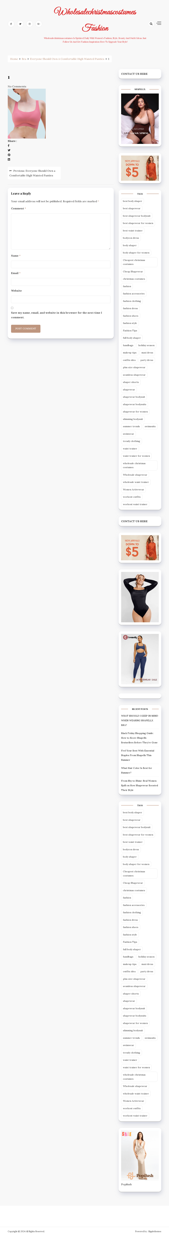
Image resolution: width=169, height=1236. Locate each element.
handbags (128, 345)
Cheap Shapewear (133, 271)
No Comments (17, 86)
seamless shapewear (134, 374)
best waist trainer (133, 230)
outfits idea (129, 360)
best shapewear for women (138, 223)
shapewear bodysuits (134, 404)
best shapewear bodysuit (137, 215)
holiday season (146, 345)
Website (16, 290)
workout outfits (132, 496)
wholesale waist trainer (136, 482)
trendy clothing (131, 441)
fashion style (130, 323)
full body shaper (132, 337)
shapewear (129, 389)
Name (15, 255)
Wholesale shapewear (135, 474)
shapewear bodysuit (134, 396)
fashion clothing (132, 301)
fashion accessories (134, 293)
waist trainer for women (136, 455)
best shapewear (131, 208)
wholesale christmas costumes (134, 465)
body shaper (130, 245)
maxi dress (147, 352)
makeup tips (129, 352)
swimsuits (150, 426)
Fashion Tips (130, 330)
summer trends (131, 426)
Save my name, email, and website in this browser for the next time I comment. (56, 315)
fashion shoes (130, 315)
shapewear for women (135, 411)
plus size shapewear (134, 367)
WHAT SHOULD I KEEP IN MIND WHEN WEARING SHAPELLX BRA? (139, 720)
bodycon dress (131, 237)
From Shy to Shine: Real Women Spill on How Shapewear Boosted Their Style (139, 785)
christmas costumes (134, 278)
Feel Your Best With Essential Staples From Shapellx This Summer (137, 755)
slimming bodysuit (133, 419)
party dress (146, 360)
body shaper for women (136, 252)
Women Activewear (133, 489)
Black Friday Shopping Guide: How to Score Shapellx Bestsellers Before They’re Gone (139, 738)
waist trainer (130, 448)
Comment (18, 208)
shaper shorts (131, 382)
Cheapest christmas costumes (134, 262)
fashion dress (130, 308)
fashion (127, 286)
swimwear (128, 433)
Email (15, 273)
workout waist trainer (135, 504)
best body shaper (132, 201)
